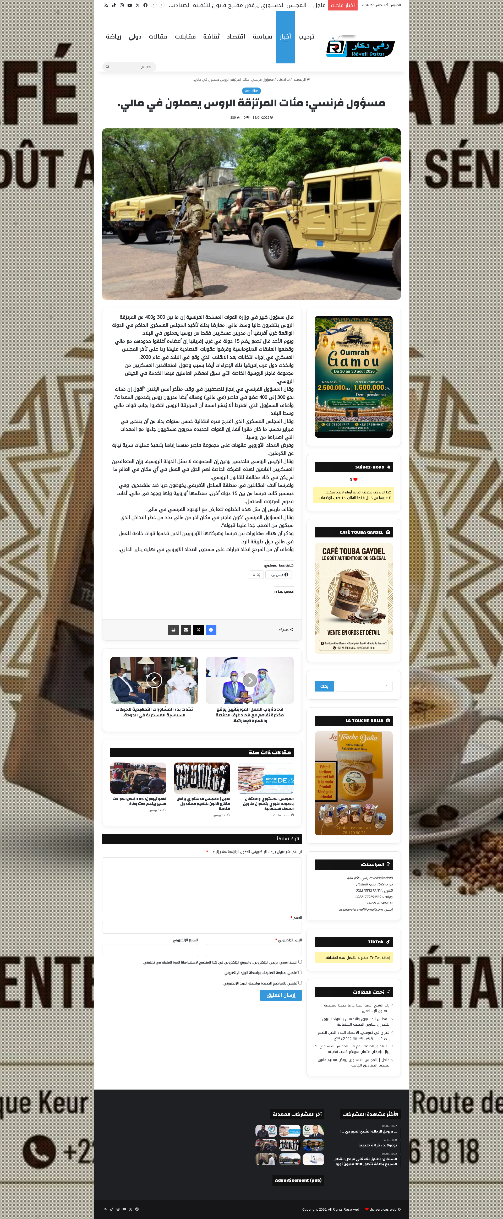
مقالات (158, 36)
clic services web (383, 1209)
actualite (283, 79)
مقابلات (185, 36)
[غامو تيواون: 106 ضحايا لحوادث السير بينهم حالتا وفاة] (138, 778)
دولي (135, 36)
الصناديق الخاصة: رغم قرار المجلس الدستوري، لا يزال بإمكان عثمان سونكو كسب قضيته (352, 1049)
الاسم (296, 918)
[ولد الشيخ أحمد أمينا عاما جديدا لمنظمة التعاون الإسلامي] (313, 1131)
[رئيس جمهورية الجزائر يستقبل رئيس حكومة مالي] (266, 1159)
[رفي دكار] (362, 44)
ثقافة (211, 36)
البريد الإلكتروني (288, 940)
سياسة (262, 36)
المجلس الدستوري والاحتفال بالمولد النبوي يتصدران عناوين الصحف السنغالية (268, 804)
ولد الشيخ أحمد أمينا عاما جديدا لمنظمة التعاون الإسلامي (357, 1008)
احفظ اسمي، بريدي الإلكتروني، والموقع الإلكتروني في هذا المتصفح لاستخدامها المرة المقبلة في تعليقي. (220, 962)
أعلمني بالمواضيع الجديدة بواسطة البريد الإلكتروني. (260, 983)
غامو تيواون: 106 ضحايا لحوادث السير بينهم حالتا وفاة (139, 801)
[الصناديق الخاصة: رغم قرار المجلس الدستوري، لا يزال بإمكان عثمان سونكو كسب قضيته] (313, 1145)
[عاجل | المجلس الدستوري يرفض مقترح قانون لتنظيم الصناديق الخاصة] (202, 778)
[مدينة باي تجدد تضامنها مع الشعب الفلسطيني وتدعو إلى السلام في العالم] (313, 1159)
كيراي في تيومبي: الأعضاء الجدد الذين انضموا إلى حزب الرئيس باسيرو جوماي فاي (353, 1035)
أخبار (285, 36)
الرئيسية (300, 79)
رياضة (113, 36)
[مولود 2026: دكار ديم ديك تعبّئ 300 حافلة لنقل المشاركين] (289, 1159)
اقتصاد (236, 36)
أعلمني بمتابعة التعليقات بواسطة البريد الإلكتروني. (260, 973)
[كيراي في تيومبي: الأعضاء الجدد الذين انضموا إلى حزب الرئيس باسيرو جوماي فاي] (266, 1131)
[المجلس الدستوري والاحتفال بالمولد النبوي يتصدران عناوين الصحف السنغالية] (266, 778)
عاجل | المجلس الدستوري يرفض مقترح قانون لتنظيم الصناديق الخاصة (203, 804)
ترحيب (306, 36)
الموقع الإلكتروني (185, 940)
